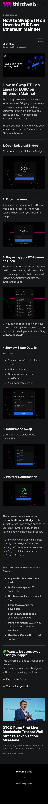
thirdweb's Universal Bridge (18, 520)
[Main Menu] (44, 4)
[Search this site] (38, 4)
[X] (24, 777)
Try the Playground (17, 686)
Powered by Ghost (24, 783)
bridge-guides (10, 15)
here (11, 151)
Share (40, 41)
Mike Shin (8, 44)
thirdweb (20, 771)
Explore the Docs (16, 679)
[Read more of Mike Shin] (6, 37)
